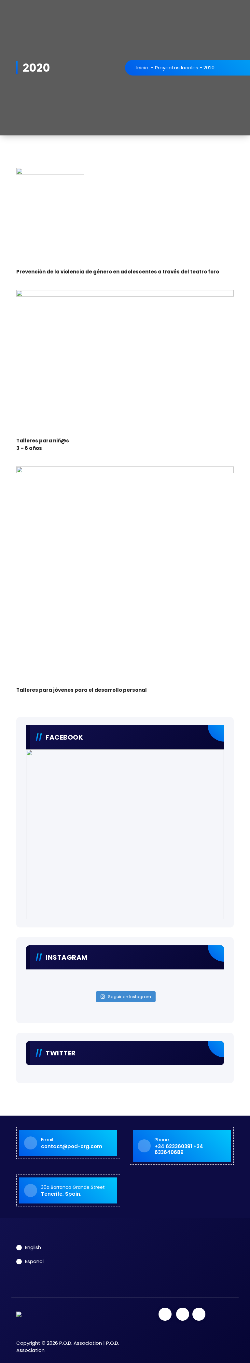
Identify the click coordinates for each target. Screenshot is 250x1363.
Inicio (142, 67)
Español (34, 1261)
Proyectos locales (176, 67)
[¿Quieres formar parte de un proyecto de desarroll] (76, 983)
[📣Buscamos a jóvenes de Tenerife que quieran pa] (174, 975)
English (33, 1247)
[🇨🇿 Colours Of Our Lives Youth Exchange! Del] (76, 975)
